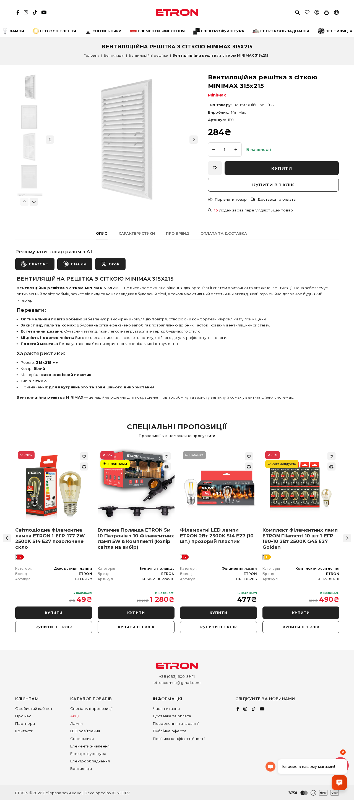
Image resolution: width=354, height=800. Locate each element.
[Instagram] (245, 709)
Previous (7, 538)
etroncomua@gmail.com (177, 682)
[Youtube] (262, 709)
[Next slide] (193, 139)
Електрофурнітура (88, 753)
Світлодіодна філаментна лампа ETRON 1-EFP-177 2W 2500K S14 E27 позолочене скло (50, 538)
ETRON (85, 574)
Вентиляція (114, 55)
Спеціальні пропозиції (91, 708)
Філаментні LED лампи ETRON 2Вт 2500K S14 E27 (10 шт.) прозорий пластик (217, 535)
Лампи (76, 723)
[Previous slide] (50, 139)
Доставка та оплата (172, 716)
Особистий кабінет (34, 708)
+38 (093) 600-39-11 (177, 676)
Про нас (23, 716)
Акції (74, 716)
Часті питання (166, 708)
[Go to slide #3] (29, 147)
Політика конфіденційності (179, 738)
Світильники (82, 738)
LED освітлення (85, 731)
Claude (79, 264)
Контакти (24, 731)
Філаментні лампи (239, 568)
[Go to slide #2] (29, 117)
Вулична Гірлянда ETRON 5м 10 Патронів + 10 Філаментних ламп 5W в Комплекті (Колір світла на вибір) (136, 538)
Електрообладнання (90, 761)
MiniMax (217, 95)
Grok (114, 264)
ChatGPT (39, 264)
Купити (54, 612)
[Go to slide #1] (29, 87)
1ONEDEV (121, 793)
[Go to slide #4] (29, 176)
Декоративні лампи (73, 568)
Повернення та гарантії (176, 723)
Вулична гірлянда (157, 568)
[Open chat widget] (339, 782)
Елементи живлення (90, 746)
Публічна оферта (170, 731)
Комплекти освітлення (317, 568)
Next (347, 538)
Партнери (25, 723)
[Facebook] (237, 709)
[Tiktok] (253, 709)
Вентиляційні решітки (148, 55)
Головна (91, 55)
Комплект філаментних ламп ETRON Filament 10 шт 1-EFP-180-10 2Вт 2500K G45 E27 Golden (300, 538)
